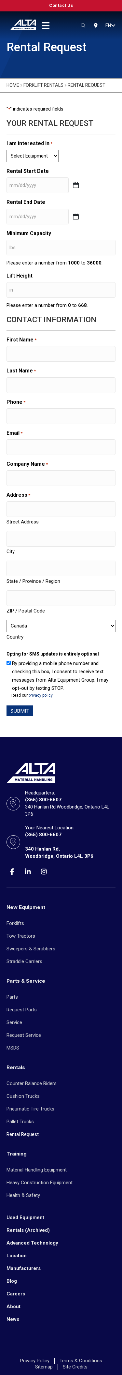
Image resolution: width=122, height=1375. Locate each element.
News (13, 1319)
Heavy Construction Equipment (40, 1183)
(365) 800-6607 (43, 800)
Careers (16, 1294)
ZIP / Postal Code (26, 611)
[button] (113, 25)
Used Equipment (25, 1217)
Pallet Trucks (20, 1122)
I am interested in (29, 143)
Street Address (23, 522)
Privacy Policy (34, 1361)
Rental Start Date (28, 171)
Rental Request (23, 1134)
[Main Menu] (45, 25)
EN (108, 25)
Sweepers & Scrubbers (31, 949)
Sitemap (44, 1367)
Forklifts (15, 923)
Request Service (24, 1035)
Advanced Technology (32, 1243)
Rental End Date (26, 202)
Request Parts (22, 1010)
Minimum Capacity (29, 233)
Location (17, 1256)
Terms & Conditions (81, 1361)
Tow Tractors (21, 936)
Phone (16, 402)
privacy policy (41, 695)
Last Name (21, 371)
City (11, 551)
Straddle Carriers (24, 961)
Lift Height (20, 276)
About (13, 1306)
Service (14, 1022)
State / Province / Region (33, 581)
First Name (21, 340)
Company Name (27, 464)
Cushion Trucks (23, 1096)
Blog (12, 1281)
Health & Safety (23, 1195)
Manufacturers (24, 1268)
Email (14, 433)
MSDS (13, 1048)
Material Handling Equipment (37, 1170)
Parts (12, 997)
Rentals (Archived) (28, 1230)
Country (15, 637)
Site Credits (75, 1367)
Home (13, 85)
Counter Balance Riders (32, 1083)
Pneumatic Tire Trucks (30, 1109)
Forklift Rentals (43, 85)
